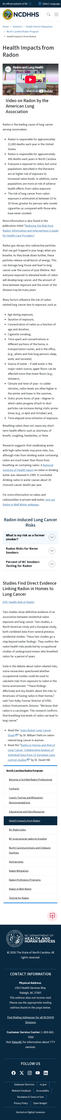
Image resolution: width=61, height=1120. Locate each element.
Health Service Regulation (39, 26)
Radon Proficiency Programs (25, 880)
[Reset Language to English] (39, 3)
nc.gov (43, 1084)
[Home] (21, 11)
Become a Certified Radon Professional (30, 779)
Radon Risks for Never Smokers (22, 550)
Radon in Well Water (20, 889)
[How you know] (29, 3)
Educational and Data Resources (27, 812)
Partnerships (16, 862)
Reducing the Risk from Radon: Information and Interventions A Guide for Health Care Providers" (30, 231)
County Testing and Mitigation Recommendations (26, 800)
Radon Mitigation (18, 871)
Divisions (17, 26)
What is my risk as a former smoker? (25, 537)
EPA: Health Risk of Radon (18, 602)
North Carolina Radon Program (23, 31)
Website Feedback (21, 1091)
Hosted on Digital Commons (30, 1112)
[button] (46, 14)
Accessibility (42, 1091)
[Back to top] (52, 916)
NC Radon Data (17, 830)
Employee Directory (24, 1084)
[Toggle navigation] (56, 14)
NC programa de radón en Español (28, 839)
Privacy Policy (21, 1103)
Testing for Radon (19, 898)
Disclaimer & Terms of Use (30, 1097)
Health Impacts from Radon (24, 821)
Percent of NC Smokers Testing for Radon (23, 564)
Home (6, 26)
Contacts (14, 789)
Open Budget (40, 1103)
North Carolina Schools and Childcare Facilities (29, 850)
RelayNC (17, 1042)
